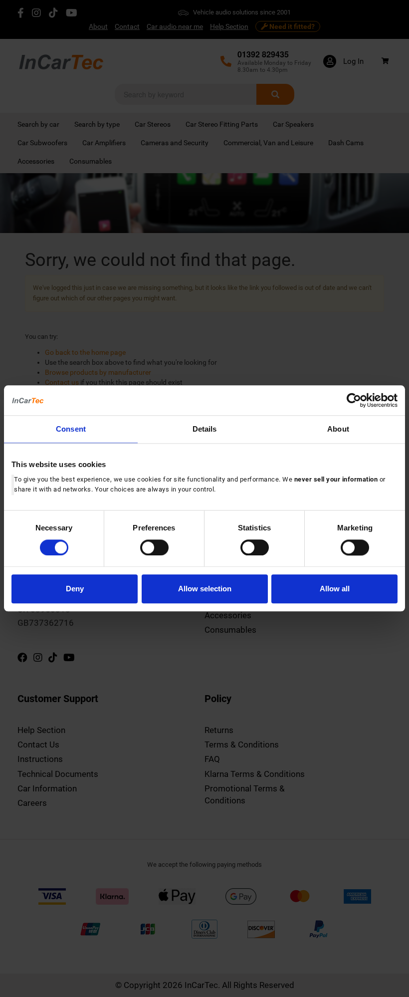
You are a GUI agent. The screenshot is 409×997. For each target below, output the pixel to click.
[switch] (154, 547)
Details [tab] (205, 429)
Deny (75, 589)
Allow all (335, 589)
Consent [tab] (71, 429)
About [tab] (338, 429)
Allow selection (204, 589)
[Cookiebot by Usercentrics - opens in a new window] (354, 400)
